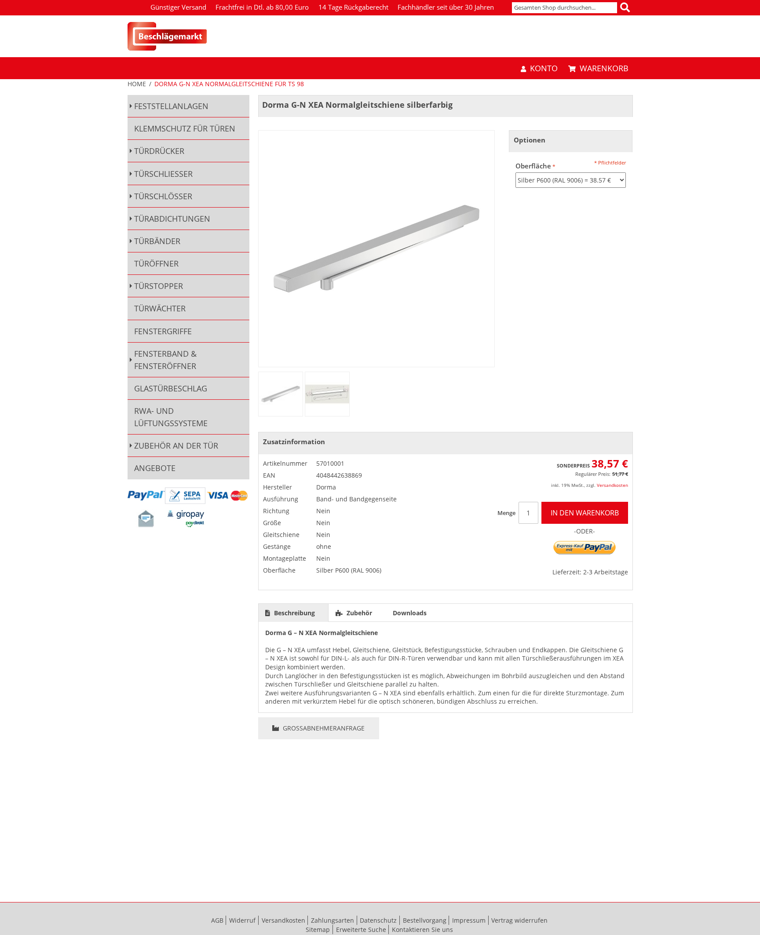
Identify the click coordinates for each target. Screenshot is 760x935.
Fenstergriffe (163, 331)
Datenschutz (378, 920)
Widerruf (242, 920)
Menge (506, 513)
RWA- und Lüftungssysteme (171, 416)
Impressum (469, 920)
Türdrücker (159, 151)
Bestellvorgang (424, 920)
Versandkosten (612, 485)
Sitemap (318, 929)
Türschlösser (163, 196)
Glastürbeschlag (170, 388)
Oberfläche (533, 166)
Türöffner (156, 263)
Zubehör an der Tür (176, 445)
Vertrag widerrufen (519, 920)
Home (137, 84)
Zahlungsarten (332, 920)
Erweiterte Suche (361, 929)
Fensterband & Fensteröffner (165, 359)
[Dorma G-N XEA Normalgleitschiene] (280, 394)
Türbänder (157, 241)
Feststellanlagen (171, 106)
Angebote (154, 468)
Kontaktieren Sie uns (422, 929)
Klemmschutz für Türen (184, 128)
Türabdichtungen (172, 218)
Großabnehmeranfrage (323, 728)
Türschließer (163, 173)
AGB (217, 920)
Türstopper (158, 286)
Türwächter (160, 308)
